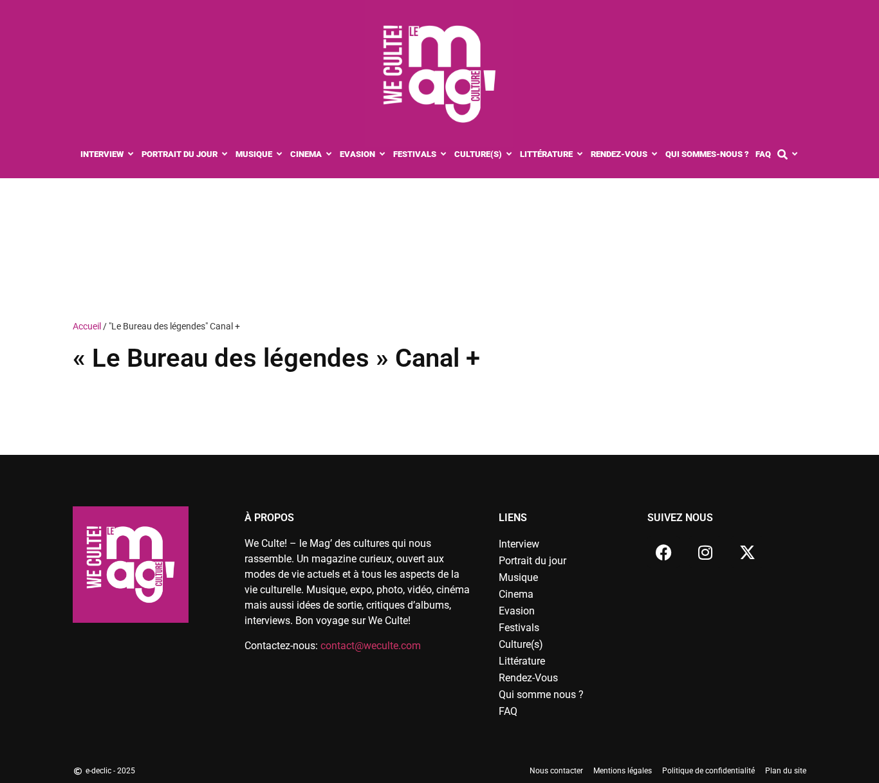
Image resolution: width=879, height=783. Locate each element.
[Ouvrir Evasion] (382, 154)
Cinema (516, 594)
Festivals (519, 628)
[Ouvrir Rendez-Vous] (655, 154)
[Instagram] (705, 552)
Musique (518, 577)
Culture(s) (521, 644)
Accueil (87, 326)
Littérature (522, 661)
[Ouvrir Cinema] (329, 154)
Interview (519, 544)
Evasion (517, 611)
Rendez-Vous (528, 678)
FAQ (508, 711)
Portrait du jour (532, 561)
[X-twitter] (747, 552)
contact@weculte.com (370, 646)
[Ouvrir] (795, 154)
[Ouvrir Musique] (279, 154)
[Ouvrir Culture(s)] (509, 154)
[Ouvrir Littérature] (580, 154)
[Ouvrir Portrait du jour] (225, 154)
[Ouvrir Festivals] (443, 154)
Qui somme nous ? (541, 694)
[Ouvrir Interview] (131, 154)
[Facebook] (663, 552)
